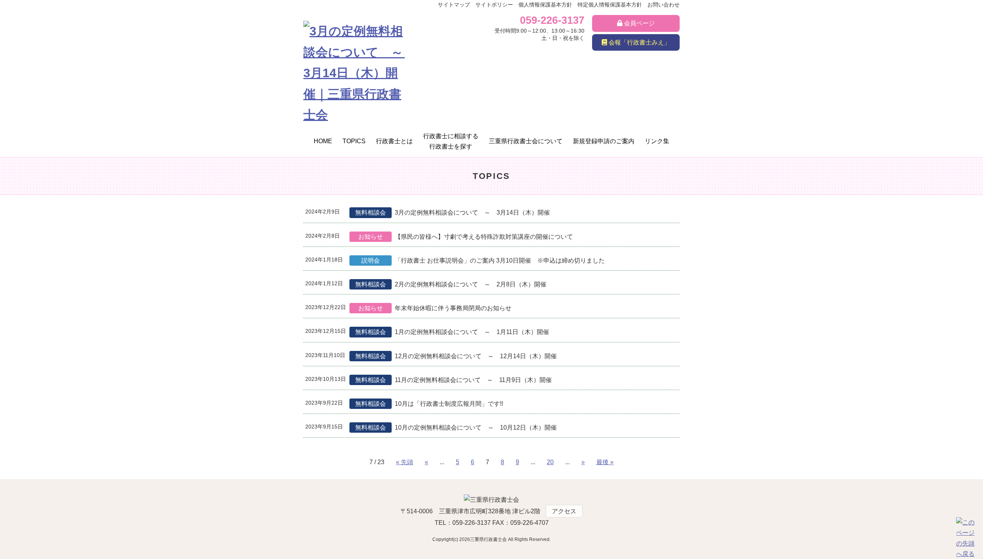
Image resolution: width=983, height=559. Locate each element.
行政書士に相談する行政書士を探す (450, 141)
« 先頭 (404, 462)
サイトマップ (454, 5)
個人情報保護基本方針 (545, 5)
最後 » (605, 462)
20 (550, 462)
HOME (323, 141)
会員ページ (638, 23)
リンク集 (657, 141)
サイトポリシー (494, 5)
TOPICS (354, 141)
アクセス (564, 511)
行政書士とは (394, 141)
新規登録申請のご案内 (603, 141)
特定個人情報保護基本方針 (610, 5)
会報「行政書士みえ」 (638, 42)
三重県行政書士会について (526, 141)
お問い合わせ (663, 5)
